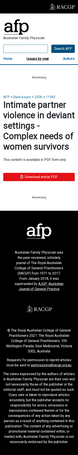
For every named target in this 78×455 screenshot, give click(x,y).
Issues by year (37, 59)
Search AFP (63, 49)
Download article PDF (41, 177)
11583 (50, 97)
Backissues (22, 97)
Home (7, 59)
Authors (69, 59)
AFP (6, 97)
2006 (38, 97)
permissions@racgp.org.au (51, 365)
